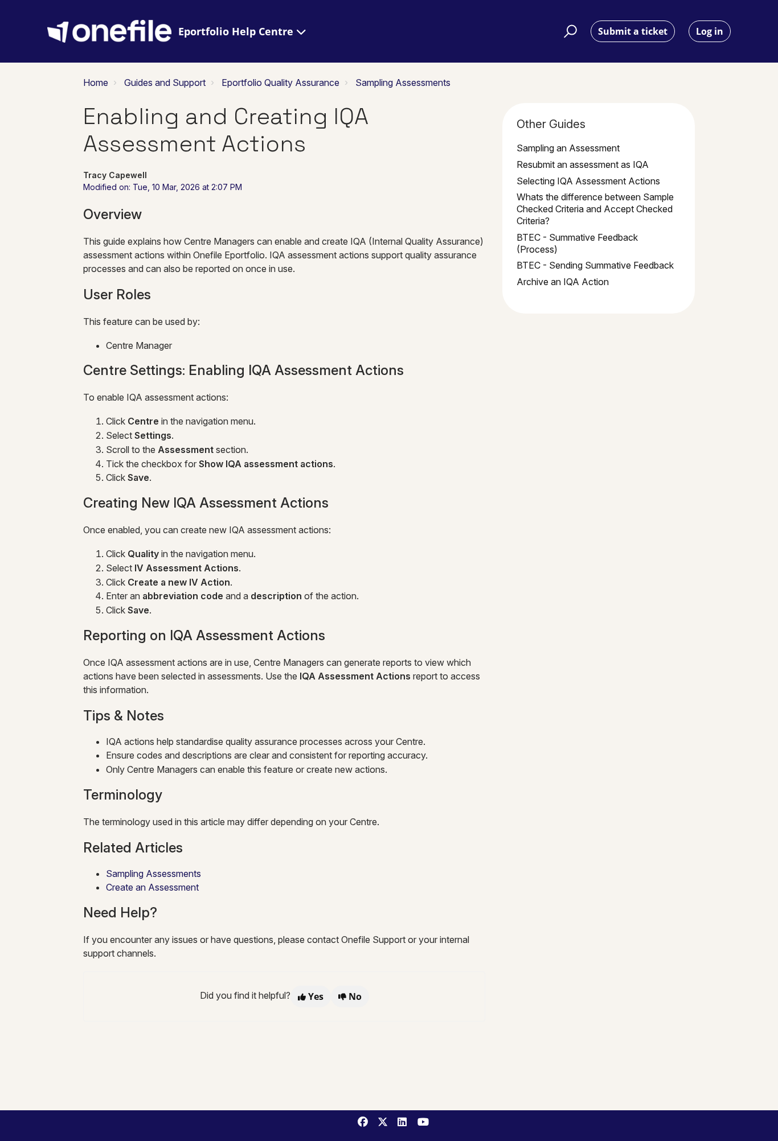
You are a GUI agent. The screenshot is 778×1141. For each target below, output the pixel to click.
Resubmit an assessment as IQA (583, 164)
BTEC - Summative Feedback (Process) (577, 243)
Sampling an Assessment (568, 148)
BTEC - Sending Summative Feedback (595, 265)
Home (95, 82)
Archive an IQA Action (563, 281)
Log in (709, 31)
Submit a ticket (633, 31)
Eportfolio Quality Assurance (280, 82)
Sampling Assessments (403, 82)
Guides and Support (165, 82)
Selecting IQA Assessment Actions (588, 181)
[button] (568, 31)
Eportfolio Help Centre (237, 31)
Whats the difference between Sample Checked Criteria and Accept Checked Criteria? (595, 208)
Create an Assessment (152, 887)
